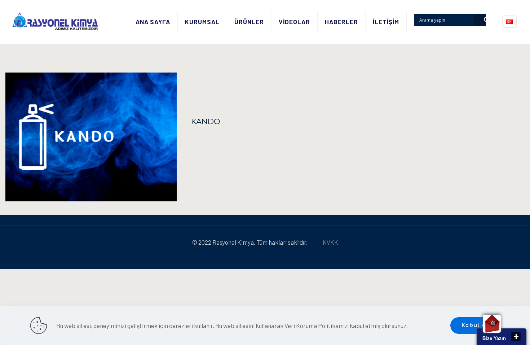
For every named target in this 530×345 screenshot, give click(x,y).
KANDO (205, 121)
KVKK (330, 242)
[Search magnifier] (480, 20)
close (516, 336)
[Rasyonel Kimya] (55, 21)
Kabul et (475, 325)
